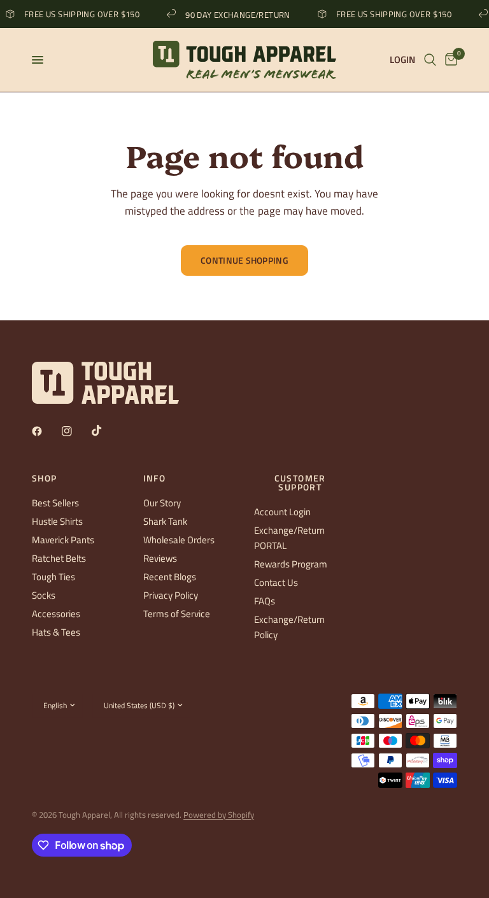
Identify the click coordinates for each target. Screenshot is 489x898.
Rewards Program (290, 564)
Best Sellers (55, 502)
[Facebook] (46, 431)
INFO (154, 478)
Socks (43, 595)
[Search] (430, 60)
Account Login (282, 511)
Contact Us (276, 582)
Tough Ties (53, 576)
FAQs (264, 601)
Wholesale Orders (179, 539)
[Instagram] (76, 431)
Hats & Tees (56, 632)
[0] (449, 60)
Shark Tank (165, 521)
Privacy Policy (170, 595)
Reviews (160, 558)
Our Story (162, 502)
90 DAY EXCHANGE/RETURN (234, 14)
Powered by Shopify (218, 814)
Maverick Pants (63, 539)
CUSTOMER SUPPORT (300, 483)
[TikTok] (106, 431)
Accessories (56, 613)
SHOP (44, 478)
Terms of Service (176, 613)
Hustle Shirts (57, 521)
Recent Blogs (169, 576)
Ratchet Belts (59, 558)
